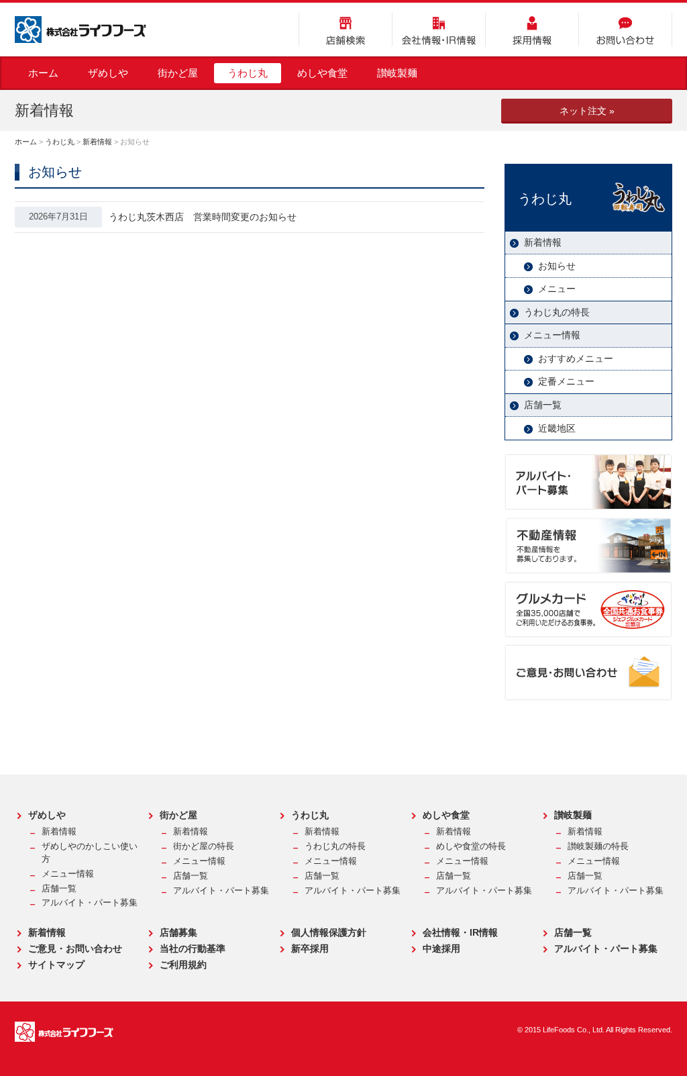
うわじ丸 (247, 73)
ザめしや (108, 73)
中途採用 (441, 948)
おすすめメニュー (575, 358)
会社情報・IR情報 (438, 29)
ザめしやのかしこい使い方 (90, 853)
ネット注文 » (587, 110)
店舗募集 (178, 932)
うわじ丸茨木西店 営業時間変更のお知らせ (203, 216)
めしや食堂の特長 (471, 846)
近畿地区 (557, 428)
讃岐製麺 (397, 73)
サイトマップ (56, 964)
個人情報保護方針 (328, 932)
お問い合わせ (625, 29)
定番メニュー (566, 381)
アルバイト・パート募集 (90, 903)
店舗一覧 (543, 404)
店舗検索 (345, 29)
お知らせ (557, 265)
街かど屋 (178, 73)
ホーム (43, 73)
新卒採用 (310, 948)
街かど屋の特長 (203, 846)
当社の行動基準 (192, 948)
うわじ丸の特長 (557, 312)
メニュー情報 (552, 335)
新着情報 (97, 142)
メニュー (557, 288)
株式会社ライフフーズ (80, 29)
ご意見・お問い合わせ (75, 948)
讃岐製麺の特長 (598, 846)
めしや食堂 (322, 73)
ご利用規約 (183, 964)
